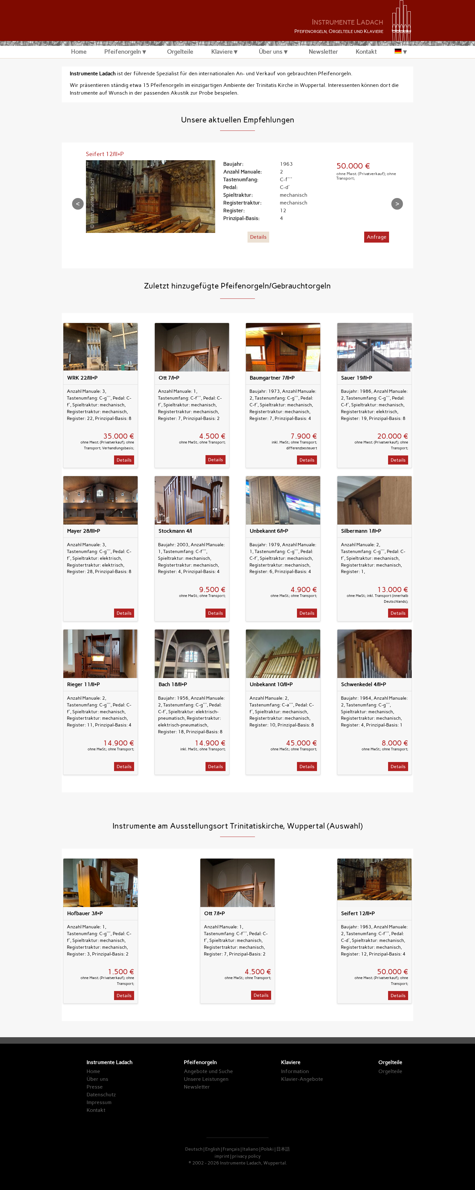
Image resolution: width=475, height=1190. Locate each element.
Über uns (270, 51)
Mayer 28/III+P (83, 531)
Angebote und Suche (208, 1071)
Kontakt (366, 51)
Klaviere (222, 51)
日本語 (283, 1149)
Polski (267, 1149)
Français (231, 1149)
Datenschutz (101, 1094)
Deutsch (194, 1149)
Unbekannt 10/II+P (271, 684)
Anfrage (376, 237)
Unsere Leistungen (206, 1079)
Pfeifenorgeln (122, 51)
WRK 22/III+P (82, 378)
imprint (222, 1156)
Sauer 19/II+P (356, 378)
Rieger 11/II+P (83, 684)
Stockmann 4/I (175, 531)
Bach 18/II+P (173, 684)
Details (258, 237)
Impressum (99, 1102)
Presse (95, 1087)
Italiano (250, 1149)
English (212, 1149)
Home (79, 51)
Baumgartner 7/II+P (272, 378)
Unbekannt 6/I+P (269, 531)
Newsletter (323, 51)
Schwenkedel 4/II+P (363, 684)
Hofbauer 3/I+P (85, 913)
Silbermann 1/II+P (361, 531)
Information (295, 1071)
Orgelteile (180, 51)
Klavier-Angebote (302, 1079)
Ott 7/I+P (169, 378)
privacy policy (246, 1156)
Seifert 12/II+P (105, 154)
